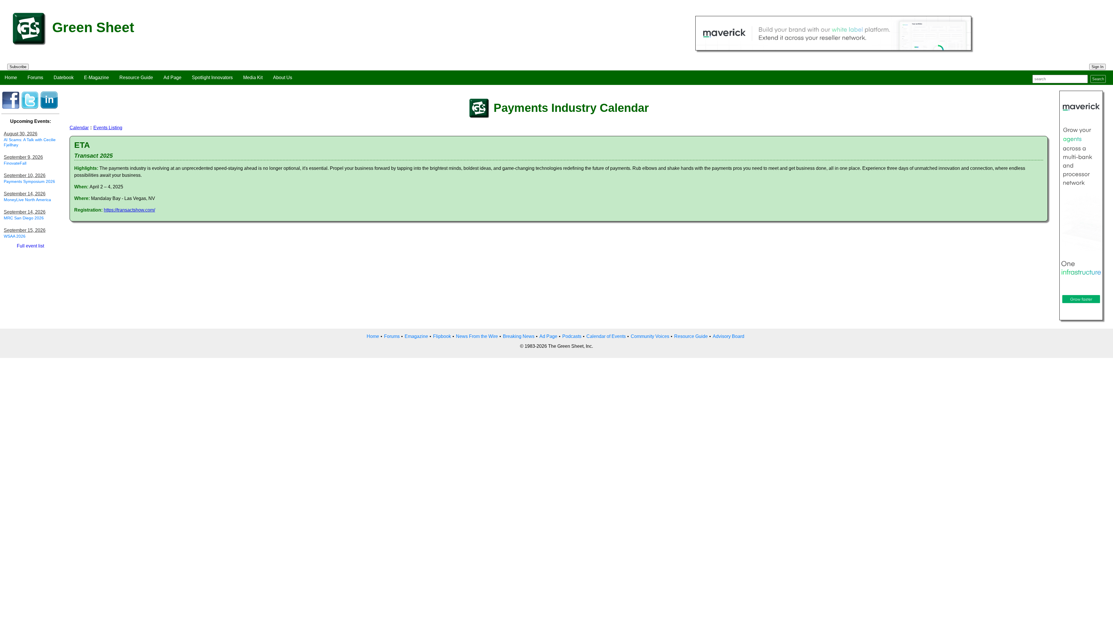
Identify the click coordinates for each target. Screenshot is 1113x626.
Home (11, 77)
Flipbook (442, 336)
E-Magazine (96, 77)
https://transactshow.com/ (129, 210)
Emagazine (416, 336)
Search (1098, 79)
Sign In (1097, 67)
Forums (35, 77)
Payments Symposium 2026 (29, 181)
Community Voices (650, 336)
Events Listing (107, 127)
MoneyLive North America (27, 199)
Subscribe (18, 67)
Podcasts (571, 336)
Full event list (30, 245)
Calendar (79, 127)
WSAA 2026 (15, 236)
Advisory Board (728, 336)
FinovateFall (15, 163)
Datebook (64, 77)
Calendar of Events (606, 336)
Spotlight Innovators (212, 77)
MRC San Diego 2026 (24, 218)
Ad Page (172, 77)
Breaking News (518, 336)
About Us (282, 77)
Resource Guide (136, 77)
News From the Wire (477, 336)
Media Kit (253, 77)
